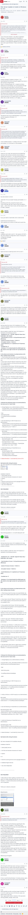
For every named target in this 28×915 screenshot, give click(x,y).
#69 (26, 215)
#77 (26, 540)
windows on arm (10, 12)
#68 (26, 194)
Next (18, 900)
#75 (26, 323)
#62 (26, 55)
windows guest (3, 12)
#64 (26, 105)
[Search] (26, 1)
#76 (26, 516)
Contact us (3, 913)
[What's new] (24, 1)
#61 (26, 21)
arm (15, 10)
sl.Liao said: (3, 108)
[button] (1, 912)
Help (20, 913)
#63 (26, 77)
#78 (26, 814)
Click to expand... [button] (14, 34)
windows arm (24, 10)
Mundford (4, 10)
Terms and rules (9, 913)
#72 (26, 259)
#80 (26, 887)
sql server (19, 10)
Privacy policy (15, 913)
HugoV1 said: (4, 57)
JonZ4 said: (3, 129)
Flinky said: (3, 262)
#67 (26, 173)
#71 (26, 249)
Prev (10, 900)
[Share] (24, 21)
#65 (26, 126)
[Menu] (1, 1)
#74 (26, 305)
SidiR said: (3, 519)
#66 (26, 151)
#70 (26, 230)
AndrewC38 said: (4, 288)
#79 (26, 863)
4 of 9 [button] (14, 900)
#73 (26, 285)
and (6, 46)
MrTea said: (3, 23)
